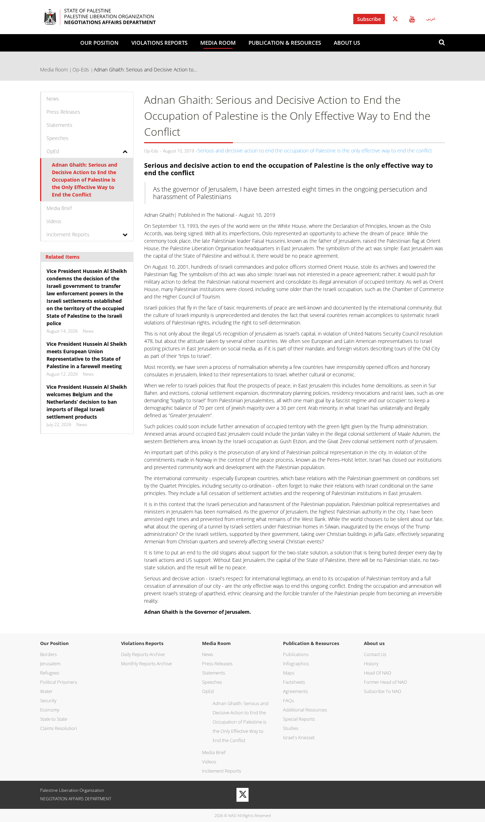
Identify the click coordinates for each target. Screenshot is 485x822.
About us (347, 42)
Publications (296, 654)
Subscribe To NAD (382, 691)
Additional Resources (305, 710)
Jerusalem (50, 663)
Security (48, 700)
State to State (53, 719)
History (371, 663)
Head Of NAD (377, 673)
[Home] (111, 17)
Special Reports (299, 719)
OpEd (53, 151)
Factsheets (294, 682)
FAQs (288, 700)
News (53, 98)
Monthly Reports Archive (146, 663)
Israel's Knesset (299, 737)
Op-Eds (80, 69)
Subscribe (369, 19)
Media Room (218, 42)
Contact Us (375, 654)
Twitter (395, 19)
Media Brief (59, 208)
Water (46, 691)
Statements (59, 125)
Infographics (296, 663)
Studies (290, 728)
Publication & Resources (285, 42)
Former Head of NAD (385, 682)
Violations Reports (159, 42)
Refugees (49, 673)
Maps (288, 673)
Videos (54, 221)
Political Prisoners (58, 682)
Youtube (412, 19)
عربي (431, 18)
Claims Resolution (58, 728)
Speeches (58, 138)
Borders (48, 654)
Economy (49, 710)
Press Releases (63, 111)
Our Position (99, 42)
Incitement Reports (68, 234)
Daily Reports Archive (143, 654)
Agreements (295, 691)
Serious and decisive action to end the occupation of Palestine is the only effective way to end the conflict (314, 150)
